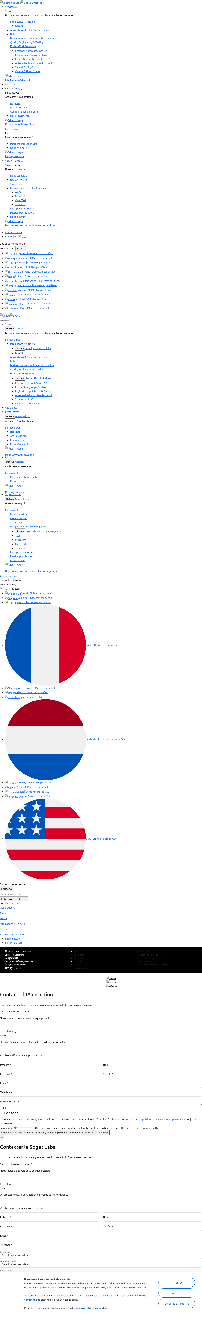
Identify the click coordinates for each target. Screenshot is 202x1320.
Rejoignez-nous (14, 156)
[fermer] (4, 320)
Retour (10, 328)
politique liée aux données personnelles (164, 1119)
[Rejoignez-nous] (103, 152)
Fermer (21, 248)
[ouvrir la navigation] (7, 320)
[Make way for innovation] (103, 120)
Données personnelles (148, 961)
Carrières (20, 461)
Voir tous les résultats (12, 934)
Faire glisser (6, 1127)
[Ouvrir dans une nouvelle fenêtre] (111, 978)
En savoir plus (12, 339)
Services (20, 328)
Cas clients (79, 954)
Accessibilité (144, 951)
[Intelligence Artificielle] (103, 75)
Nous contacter (81, 968)
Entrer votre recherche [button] (13, 243)
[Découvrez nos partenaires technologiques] (103, 221)
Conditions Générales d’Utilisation (153, 964)
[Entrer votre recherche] (1, 320)
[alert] (101, 1023)
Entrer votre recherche (14, 898)
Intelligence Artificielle (18, 80)
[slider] (24, 1127)
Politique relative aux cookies (151, 954)
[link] (22, 2)
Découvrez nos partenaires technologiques (31, 225)
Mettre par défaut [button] (43, 253)
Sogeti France (23, 498)
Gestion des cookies (147, 958)
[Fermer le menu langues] (16, 585)
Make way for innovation (19, 124)
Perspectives (22, 416)
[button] (15, 7)
